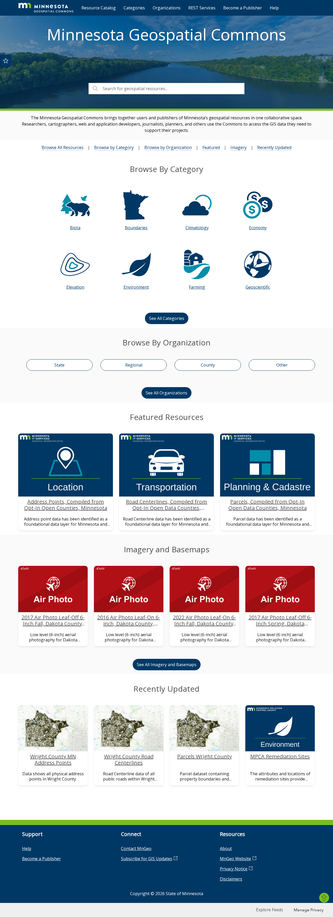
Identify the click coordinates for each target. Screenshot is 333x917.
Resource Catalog (98, 8)
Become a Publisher (242, 8)
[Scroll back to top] (324, 898)
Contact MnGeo (136, 848)
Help (274, 8)
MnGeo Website (235, 859)
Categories (134, 8)
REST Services (201, 8)
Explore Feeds (269, 910)
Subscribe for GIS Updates (146, 859)
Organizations (167, 8)
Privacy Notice (233, 869)
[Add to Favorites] (5, 60)
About (226, 848)
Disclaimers (231, 879)
